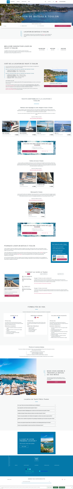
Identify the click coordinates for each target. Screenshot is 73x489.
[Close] (72, 487)
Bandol (42, 252)
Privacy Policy (9, 479)
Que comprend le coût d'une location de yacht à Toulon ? (27, 407)
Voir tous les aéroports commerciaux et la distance (42, 283)
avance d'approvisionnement (10, 85)
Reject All (55, 487)
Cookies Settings (49, 487)
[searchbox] (29, 26)
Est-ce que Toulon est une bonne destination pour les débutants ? (29, 405)
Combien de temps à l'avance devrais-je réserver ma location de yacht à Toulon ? (32, 413)
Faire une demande (62, 1)
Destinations (12, 1)
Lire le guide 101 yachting (62, 259)
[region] (36, 487)
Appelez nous (44, 151)
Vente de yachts (24, 1)
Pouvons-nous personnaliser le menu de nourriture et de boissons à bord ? (30, 425)
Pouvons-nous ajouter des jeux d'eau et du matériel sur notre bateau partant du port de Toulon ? (34, 422)
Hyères (43, 34)
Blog (53, 1)
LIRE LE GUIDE (24, 446)
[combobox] (28, 26)
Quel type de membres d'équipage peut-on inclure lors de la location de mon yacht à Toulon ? (34, 410)
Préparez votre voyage (12, 295)
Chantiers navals (56, 465)
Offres (29, 1)
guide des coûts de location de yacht (11, 89)
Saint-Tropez (19, 254)
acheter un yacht (26, 465)
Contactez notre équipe (9, 88)
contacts (28, 151)
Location (18, 1)
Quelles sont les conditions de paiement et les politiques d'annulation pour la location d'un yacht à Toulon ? (36, 419)
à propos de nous (46, 465)
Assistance (49, 1)
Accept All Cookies (62, 487)
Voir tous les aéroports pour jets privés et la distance (43, 293)
